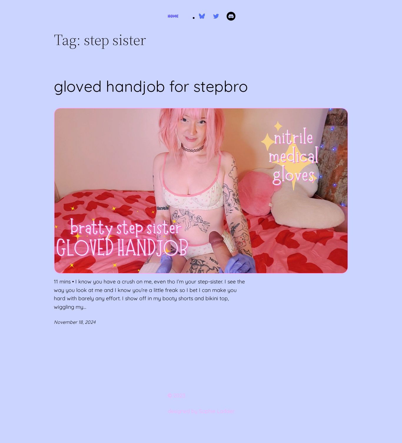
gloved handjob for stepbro (151, 86)
